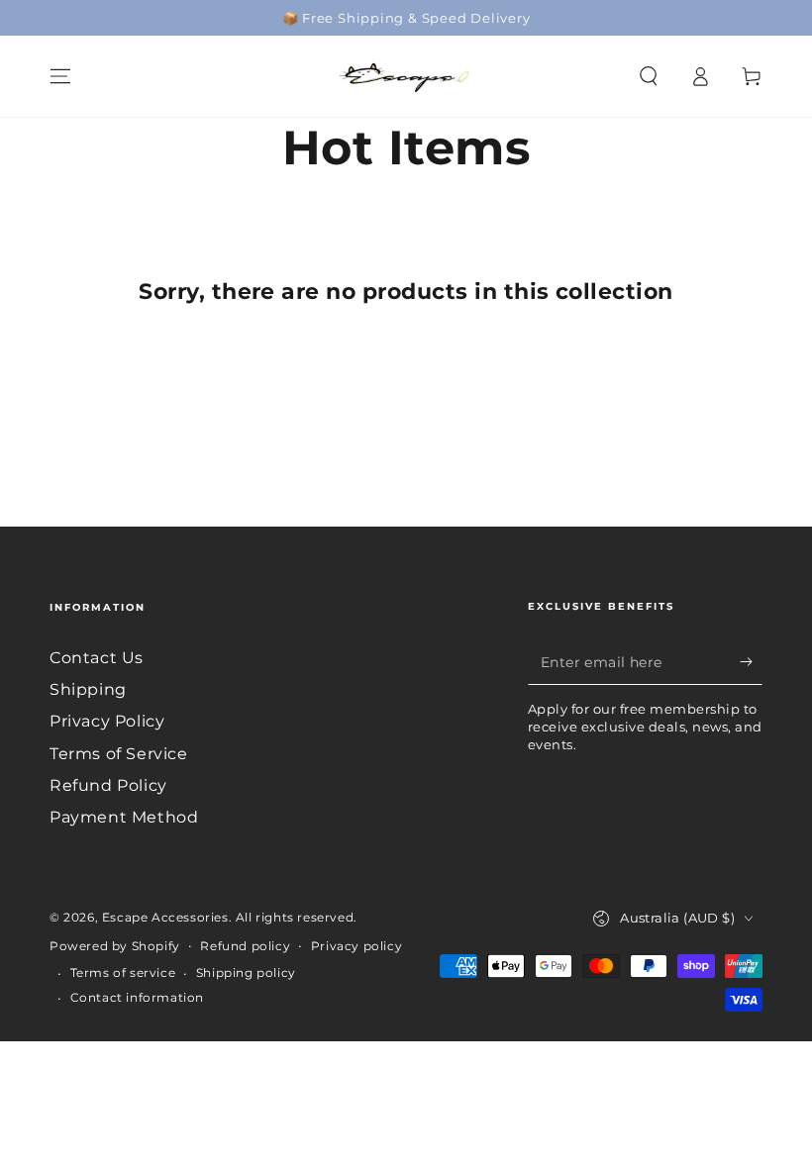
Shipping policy (246, 972)
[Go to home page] (406, 76)
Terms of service (123, 972)
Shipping (88, 689)
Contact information (137, 997)
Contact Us (97, 657)
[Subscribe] (751, 662)
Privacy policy (356, 945)
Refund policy (245, 945)
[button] (648, 76)
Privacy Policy (107, 721)
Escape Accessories (165, 917)
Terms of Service (119, 753)
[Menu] (60, 76)
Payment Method (124, 817)
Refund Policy (108, 785)
